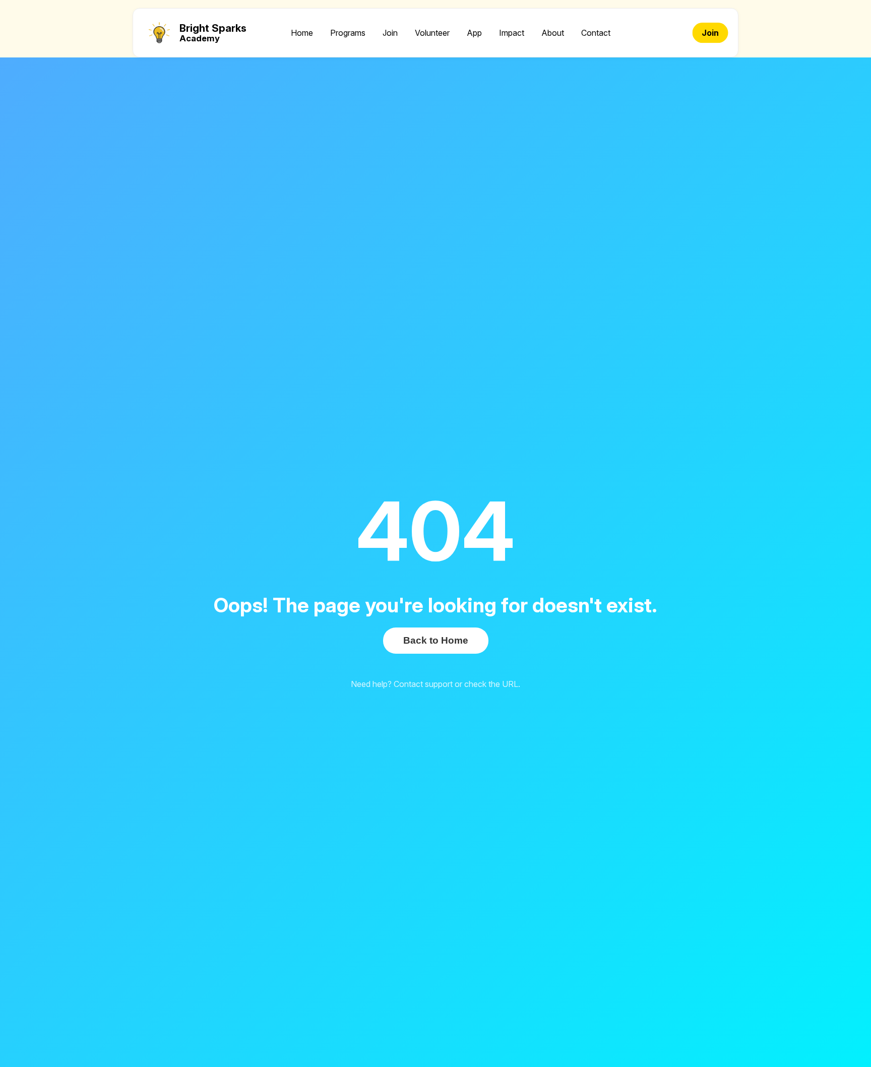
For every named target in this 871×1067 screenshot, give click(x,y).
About (552, 33)
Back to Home (435, 640)
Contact (595, 33)
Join (390, 33)
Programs (347, 33)
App (474, 33)
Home (302, 33)
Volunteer (432, 33)
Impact (511, 33)
